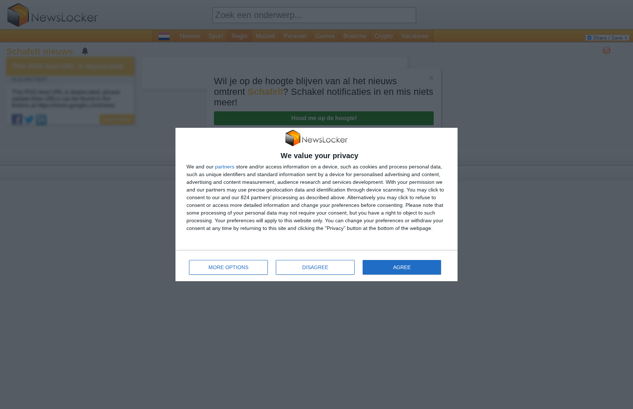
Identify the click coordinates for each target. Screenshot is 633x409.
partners (224, 166)
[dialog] (316, 204)
